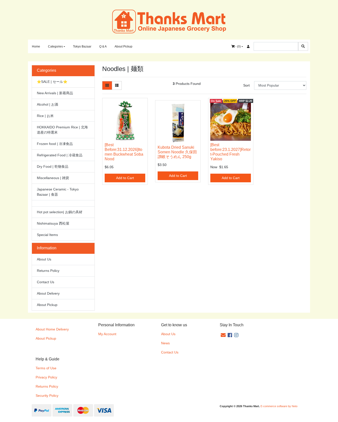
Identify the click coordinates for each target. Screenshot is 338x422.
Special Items (47, 235)
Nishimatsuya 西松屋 (53, 223)
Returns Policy (48, 271)
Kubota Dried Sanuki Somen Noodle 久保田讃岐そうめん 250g (177, 152)
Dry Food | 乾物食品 (52, 166)
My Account (107, 334)
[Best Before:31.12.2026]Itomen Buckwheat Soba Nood (124, 152)
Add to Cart (125, 178)
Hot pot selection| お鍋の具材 (59, 212)
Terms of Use (46, 368)
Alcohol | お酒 (47, 104)
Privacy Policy (46, 377)
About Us (44, 259)
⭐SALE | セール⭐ (52, 82)
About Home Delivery (52, 329)
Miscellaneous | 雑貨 (53, 178)
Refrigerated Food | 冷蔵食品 (59, 155)
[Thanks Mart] (169, 21)
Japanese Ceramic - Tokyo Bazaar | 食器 (58, 191)
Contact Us (45, 282)
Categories (55, 46)
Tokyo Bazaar (82, 46)
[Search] (303, 46)
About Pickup (123, 46)
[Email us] (223, 335)
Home (36, 46)
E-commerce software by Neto (279, 406)
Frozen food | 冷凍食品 (55, 144)
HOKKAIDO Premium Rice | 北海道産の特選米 (62, 129)
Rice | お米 (45, 116)
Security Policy (47, 396)
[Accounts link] (248, 46)
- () (238, 46)
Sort (246, 85)
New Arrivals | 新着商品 (55, 93)
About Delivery (48, 293)
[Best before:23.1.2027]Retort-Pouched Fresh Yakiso (230, 152)
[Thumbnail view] (107, 85)
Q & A (103, 46)
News (165, 343)
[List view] (117, 85)
